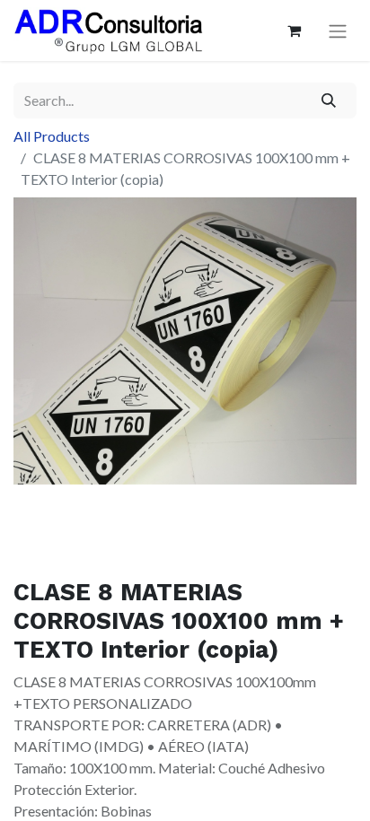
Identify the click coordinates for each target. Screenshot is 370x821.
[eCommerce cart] (294, 30)
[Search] (329, 100)
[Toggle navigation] (338, 31)
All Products (51, 135)
